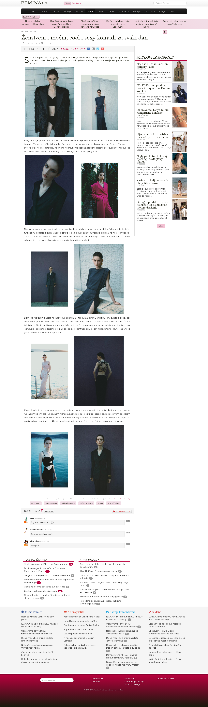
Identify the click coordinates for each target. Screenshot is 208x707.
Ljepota (55, 11)
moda (100, 503)
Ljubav (101, 11)
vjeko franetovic (86, 503)
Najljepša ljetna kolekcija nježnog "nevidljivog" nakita (146, 24)
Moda (90, 11)
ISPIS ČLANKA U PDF (123, 511)
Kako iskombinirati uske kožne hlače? (82, 616)
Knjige (162, 11)
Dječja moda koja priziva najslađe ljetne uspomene (118, 24)
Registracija (76, 3)
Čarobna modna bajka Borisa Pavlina (81, 625)
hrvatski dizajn (114, 503)
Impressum (97, 678)
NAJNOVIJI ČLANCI (30, 17)
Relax (111, 11)
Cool (172, 11)
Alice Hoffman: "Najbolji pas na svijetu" (98, 571)
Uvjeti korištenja (132, 684)
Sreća (44, 11)
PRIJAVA (48, 511)
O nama (96, 681)
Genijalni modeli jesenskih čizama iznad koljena (47, 575)
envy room (35, 503)
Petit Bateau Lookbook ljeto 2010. (80, 621)
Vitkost (79, 11)
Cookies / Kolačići (165, 678)
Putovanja (124, 11)
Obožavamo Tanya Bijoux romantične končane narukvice (90, 24)
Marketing (129, 678)
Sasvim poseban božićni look (78, 633)
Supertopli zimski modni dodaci (79, 629)
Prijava (67, 3)
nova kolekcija (51, 503)
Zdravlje (67, 11)
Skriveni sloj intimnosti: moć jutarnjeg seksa (101, 596)
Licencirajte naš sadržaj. (121, 499)
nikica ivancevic (68, 503)
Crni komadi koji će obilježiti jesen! (40, 591)
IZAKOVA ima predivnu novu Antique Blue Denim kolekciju (61, 24)
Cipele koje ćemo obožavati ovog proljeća (44, 586)
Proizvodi (150, 11)
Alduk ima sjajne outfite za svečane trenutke (46, 564)
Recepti (137, 11)
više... (161, 226)
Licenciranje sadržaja (134, 681)
